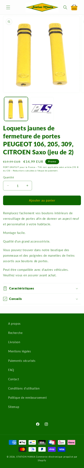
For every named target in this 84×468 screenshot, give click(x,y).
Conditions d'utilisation (24, 388)
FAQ (11, 370)
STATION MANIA (25, 456)
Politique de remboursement (27, 397)
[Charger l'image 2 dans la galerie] (42, 109)
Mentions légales (19, 351)
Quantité (8, 177)
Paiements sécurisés (21, 360)
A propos (14, 323)
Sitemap (13, 407)
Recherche (15, 333)
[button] (8, 7)
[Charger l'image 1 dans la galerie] (16, 109)
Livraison (14, 342)
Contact (13, 379)
